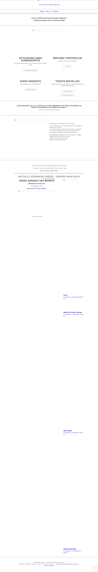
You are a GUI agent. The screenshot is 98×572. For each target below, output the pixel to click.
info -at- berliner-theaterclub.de (66, 564)
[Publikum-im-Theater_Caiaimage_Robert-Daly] (49, 39)
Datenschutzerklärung (49, 565)
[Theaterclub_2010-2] (49, 4)
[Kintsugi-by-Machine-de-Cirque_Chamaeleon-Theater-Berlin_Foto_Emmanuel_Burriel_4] (36, 202)
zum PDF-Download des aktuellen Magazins (50, 18)
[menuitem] (42, 11)
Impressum (75, 564)
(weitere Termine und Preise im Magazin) (36, 188)
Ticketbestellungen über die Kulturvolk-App (49, 20)
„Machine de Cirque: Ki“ (37, 183)
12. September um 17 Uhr (36, 186)
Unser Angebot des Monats (36, 180)
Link (32, 18)
